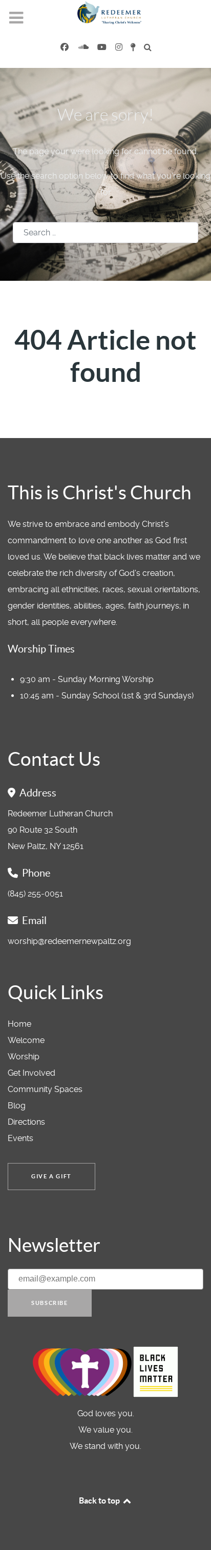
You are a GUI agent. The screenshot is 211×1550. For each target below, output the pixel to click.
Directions (26, 1122)
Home (19, 1024)
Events (20, 1138)
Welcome (26, 1040)
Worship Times (41, 649)
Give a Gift (51, 1176)
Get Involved (31, 1073)
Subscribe (49, 1303)
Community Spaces (45, 1089)
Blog (17, 1105)
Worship (23, 1056)
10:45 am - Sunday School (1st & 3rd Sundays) (107, 695)
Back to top (100, 1500)
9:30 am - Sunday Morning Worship (87, 679)
